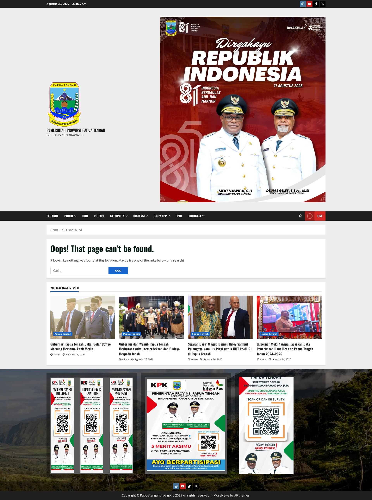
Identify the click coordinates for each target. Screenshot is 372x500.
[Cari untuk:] (79, 270)
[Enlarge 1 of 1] (320, 22)
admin (56, 354)
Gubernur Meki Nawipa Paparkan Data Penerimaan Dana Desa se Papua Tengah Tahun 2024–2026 (285, 348)
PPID (179, 216)
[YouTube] (309, 4)
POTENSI (99, 216)
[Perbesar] (128, 382)
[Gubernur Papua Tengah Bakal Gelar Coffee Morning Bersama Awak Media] (82, 317)
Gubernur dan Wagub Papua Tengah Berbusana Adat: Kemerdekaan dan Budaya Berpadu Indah (149, 348)
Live (320, 216)
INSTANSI (139, 216)
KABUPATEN (117, 216)
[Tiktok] (316, 4)
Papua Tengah (62, 333)
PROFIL (68, 216)
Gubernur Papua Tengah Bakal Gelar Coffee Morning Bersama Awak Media (80, 346)
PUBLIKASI (194, 216)
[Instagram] (303, 4)
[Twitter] (323, 4)
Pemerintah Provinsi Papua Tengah (75, 130)
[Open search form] (300, 216)
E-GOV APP (160, 216)
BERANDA (52, 216)
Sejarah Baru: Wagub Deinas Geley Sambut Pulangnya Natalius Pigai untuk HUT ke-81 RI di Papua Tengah (219, 348)
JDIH (85, 216)
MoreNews (221, 495)
